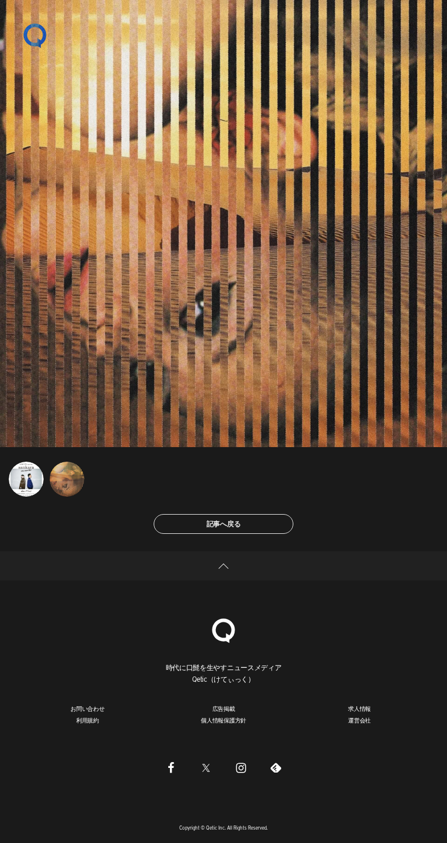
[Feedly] (275, 767)
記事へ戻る (224, 523)
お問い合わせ (87, 708)
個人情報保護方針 (223, 720)
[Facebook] (171, 767)
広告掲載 (223, 708)
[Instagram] (241, 767)
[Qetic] (34, 34)
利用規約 (87, 720)
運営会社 (359, 720)
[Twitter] (206, 767)
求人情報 (359, 708)
